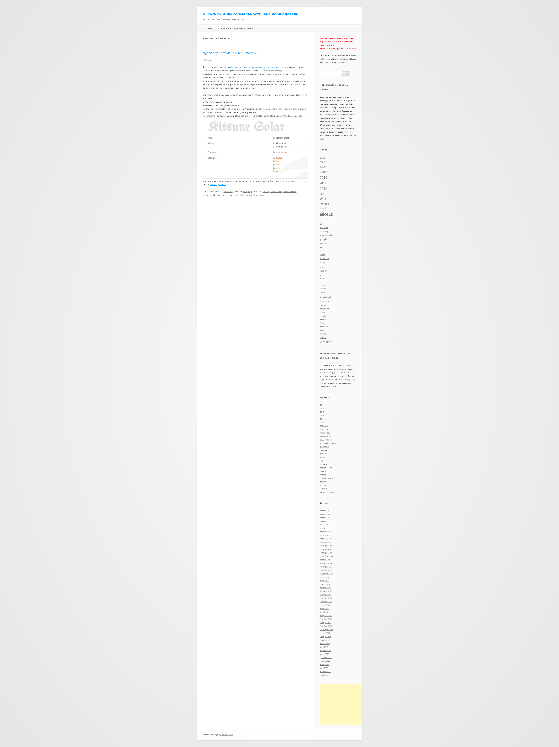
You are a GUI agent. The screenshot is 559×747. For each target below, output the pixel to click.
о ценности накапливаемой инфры (236, 28)
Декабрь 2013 (326, 566)
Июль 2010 (324, 640)
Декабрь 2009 (326, 657)
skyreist (323, 288)
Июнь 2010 (325, 643)
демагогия (324, 446)
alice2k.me (344, 59)
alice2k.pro (333, 59)
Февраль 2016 (326, 514)
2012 (323, 188)
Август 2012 (325, 605)
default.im (324, 227)
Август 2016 (325, 510)
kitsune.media (276, 191)
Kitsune (266, 191)
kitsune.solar (221, 195)
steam (322, 292)
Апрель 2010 (325, 650)
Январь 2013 (325, 594)
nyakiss (323, 270)
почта (322, 330)
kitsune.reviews (290, 191)
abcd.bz (323, 208)
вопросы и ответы (328, 443)
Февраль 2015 (326, 538)
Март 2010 (324, 654)
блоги (322, 323)
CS (321, 224)
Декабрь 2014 (326, 545)
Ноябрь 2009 (325, 661)
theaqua (325, 296)
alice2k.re (342, 62)
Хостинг (323, 485)
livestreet (324, 258)
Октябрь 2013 (326, 570)
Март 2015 (324, 535)
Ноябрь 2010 (325, 636)
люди (250, 191)
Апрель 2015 (325, 531)
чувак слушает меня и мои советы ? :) (232, 53)
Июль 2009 (324, 664)
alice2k (326, 214)
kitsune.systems (235, 195)
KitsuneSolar (258, 195)
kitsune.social (209, 195)
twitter (323, 304)
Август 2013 (325, 577)
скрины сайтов (326, 478)
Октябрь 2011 (326, 626)
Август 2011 (325, 633)
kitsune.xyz (247, 195)
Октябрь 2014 (326, 552)
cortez (323, 220)
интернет (324, 450)
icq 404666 (324, 251)
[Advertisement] (344, 704)
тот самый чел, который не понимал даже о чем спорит (251, 67)
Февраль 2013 (326, 591)
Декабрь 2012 (326, 598)
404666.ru (324, 425)
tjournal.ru (324, 301)
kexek (323, 254)
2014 (323, 198)
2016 (322, 422)
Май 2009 (324, 668)
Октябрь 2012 (326, 601)
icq (321, 246)
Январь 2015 (325, 542)
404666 (324, 204)
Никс (322, 460)
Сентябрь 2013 (326, 573)
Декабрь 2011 (326, 619)
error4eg (324, 231)
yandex (323, 312)
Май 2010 (324, 647)
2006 (323, 157)
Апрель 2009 (325, 671)
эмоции (323, 488)
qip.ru (322, 278)
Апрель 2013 (325, 587)
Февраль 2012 (326, 615)
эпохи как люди (327, 492)
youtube (323, 316)
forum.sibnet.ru (326, 235)
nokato (323, 267)
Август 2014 (325, 559)
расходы (323, 474)
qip (321, 275)
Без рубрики (325, 436)
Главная (209, 28)
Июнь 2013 (325, 584)
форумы (323, 481)
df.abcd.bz (324, 429)
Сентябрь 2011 (326, 629)
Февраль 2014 (326, 563)
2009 (323, 171)
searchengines (325, 282)
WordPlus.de (227, 734)
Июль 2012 (324, 608)
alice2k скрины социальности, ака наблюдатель (250, 14)
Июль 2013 (324, 580)
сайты (323, 337)
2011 (323, 183)
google (323, 239)
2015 (245, 191)
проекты (324, 333)
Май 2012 (324, 612)
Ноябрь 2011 (325, 622)
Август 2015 (325, 517)
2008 (323, 166)
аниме (323, 319)
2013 (323, 193)
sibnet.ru (323, 285)
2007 (322, 162)
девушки (324, 326)
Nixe (322, 263)
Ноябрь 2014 (325, 549)
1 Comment (208, 60)
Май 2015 (324, 528)
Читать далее (218, 184)
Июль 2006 (324, 675)
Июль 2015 (324, 521)
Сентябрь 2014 (326, 556)
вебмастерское (326, 439)
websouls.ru (325, 308)
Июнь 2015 (325, 524)
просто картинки (327, 467)
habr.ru (323, 243)
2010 (323, 177)
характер (325, 342)
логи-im (323, 453)
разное (323, 471)
